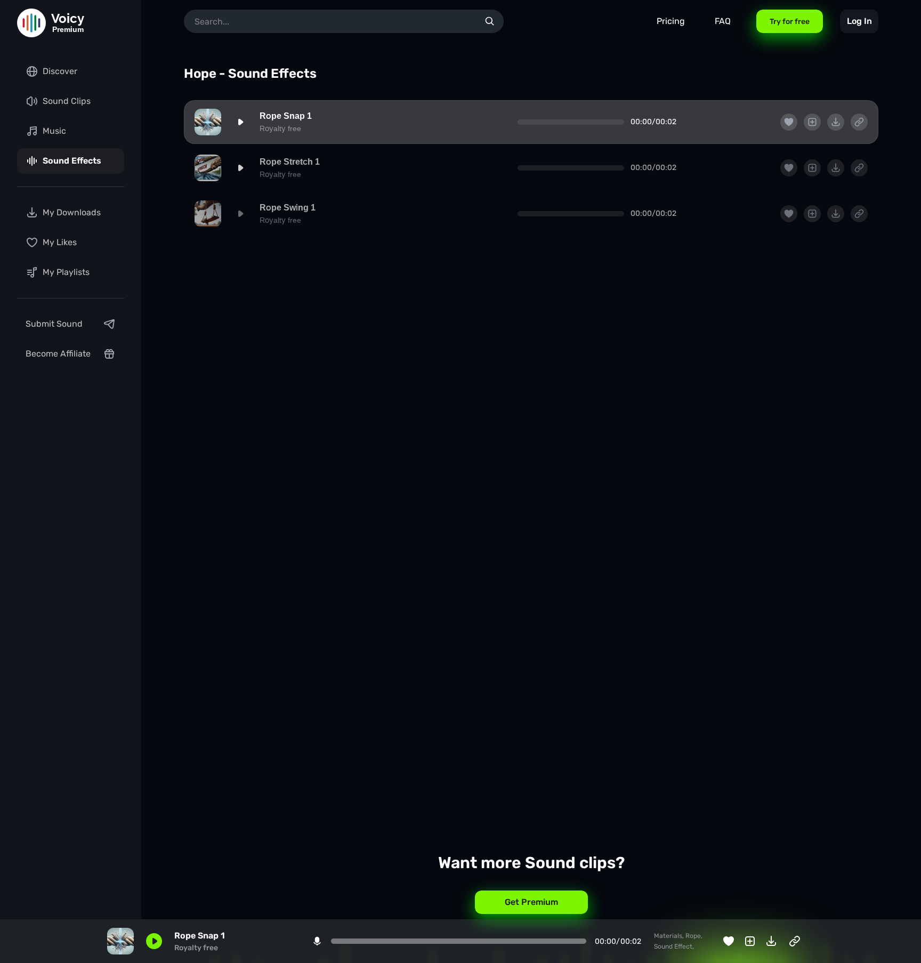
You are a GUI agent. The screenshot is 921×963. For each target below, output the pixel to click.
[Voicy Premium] (31, 23)
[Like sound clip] (788, 122)
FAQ (723, 21)
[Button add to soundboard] (812, 122)
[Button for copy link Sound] (859, 122)
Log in (859, 21)
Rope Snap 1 (286, 115)
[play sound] (240, 122)
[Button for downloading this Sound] (835, 122)
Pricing (671, 21)
